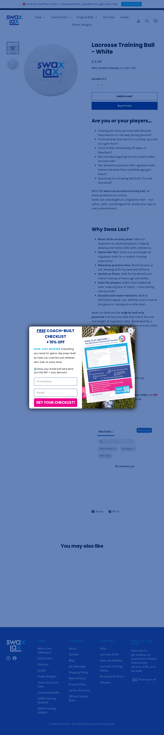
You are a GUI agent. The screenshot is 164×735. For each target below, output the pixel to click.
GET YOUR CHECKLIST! (55, 402)
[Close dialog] (131, 330)
